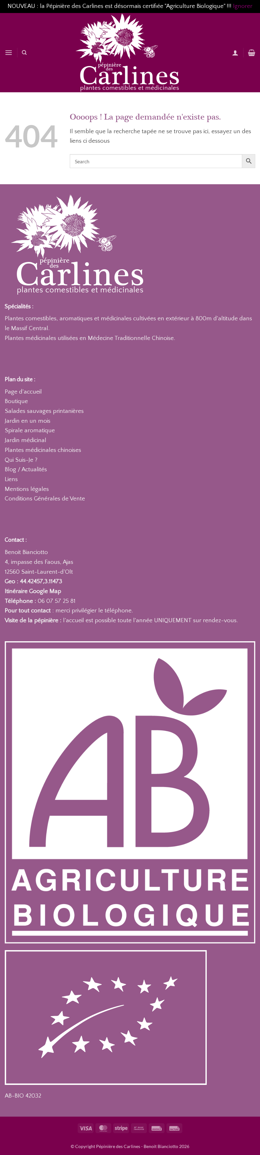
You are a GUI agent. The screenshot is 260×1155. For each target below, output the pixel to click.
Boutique (16, 401)
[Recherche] (24, 53)
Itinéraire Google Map (33, 591)
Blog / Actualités (26, 469)
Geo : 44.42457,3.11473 (33, 581)
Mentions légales (27, 489)
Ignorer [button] (242, 6)
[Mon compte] (235, 53)
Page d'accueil (23, 391)
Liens (11, 479)
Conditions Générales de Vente (45, 498)
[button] (8, 52)
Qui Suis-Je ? (21, 460)
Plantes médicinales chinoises (43, 450)
